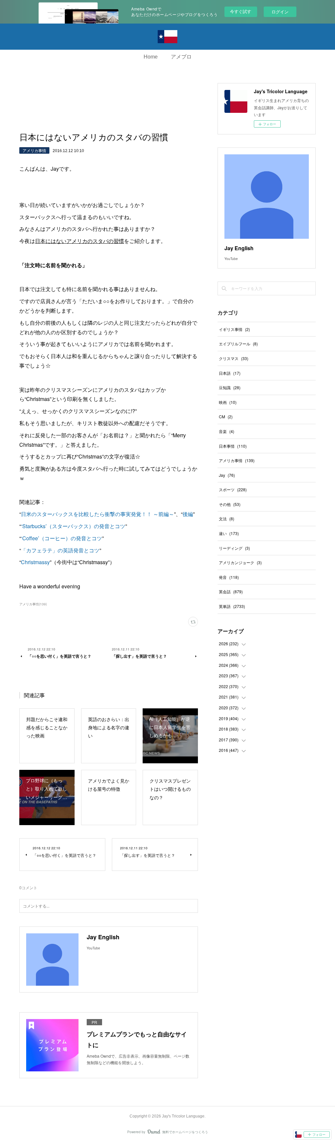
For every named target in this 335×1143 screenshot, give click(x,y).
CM (226, 416)
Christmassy (35, 562)
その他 (229, 504)
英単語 (232, 606)
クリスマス (233, 358)
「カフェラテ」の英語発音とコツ (60, 550)
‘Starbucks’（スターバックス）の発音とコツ (73, 526)
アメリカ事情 (34, 150)
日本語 (229, 373)
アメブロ (181, 57)
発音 (229, 577)
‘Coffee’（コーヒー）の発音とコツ (61, 538)
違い (229, 533)
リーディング (234, 548)
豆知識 (229, 387)
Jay (227, 475)
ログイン (280, 12)
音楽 (226, 431)
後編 (188, 514)
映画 (228, 402)
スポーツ (233, 489)
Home (151, 57)
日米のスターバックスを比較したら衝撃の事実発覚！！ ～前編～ (97, 514)
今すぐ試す (240, 11)
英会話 (231, 591)
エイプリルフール (238, 343)
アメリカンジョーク (240, 562)
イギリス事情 (234, 329)
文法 (226, 518)
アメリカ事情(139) (33, 604)
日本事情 (233, 446)
